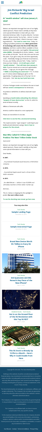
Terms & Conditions (23, 429)
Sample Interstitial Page (21, 227)
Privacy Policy (34, 429)
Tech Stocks (21, 210)
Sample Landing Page (21, 212)
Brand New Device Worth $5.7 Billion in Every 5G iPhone (21, 244)
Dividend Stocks (17, 312)
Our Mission (7, 429)
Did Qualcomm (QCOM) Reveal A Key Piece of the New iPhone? (21, 280)
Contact (14, 429)
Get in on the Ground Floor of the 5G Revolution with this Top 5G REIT (21, 316)
